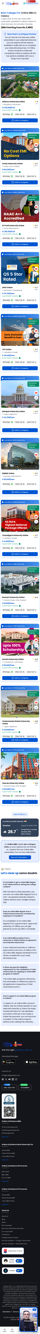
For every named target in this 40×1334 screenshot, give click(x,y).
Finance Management (10, 1127)
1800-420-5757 (9, 1088)
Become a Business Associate (13, 1228)
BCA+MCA (5, 1172)
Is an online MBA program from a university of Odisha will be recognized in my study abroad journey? (19, 940)
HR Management (8, 1133)
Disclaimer (6, 1312)
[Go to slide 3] (20, 407)
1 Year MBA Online (8, 1156)
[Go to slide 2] (18, 159)
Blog (3, 1219)
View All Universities (19, 857)
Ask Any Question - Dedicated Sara (14, 1244)
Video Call (18, 114)
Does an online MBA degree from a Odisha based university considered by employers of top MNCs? (19, 913)
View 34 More (20, 814)
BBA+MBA (5, 1175)
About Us (5, 1216)
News (4, 1222)
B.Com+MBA (6, 1178)
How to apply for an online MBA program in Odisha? (19, 997)
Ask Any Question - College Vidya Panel (16, 1241)
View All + (5, 1137)
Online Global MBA (8, 1153)
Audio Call (30, 114)
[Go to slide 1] (16, 97)
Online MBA (6, 1150)
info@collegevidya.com (11, 1075)
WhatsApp (6, 114)
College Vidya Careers (10, 1238)
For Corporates (7, 1231)
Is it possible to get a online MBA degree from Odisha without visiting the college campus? (19, 884)
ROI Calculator (7, 1225)
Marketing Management (10, 1130)
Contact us (6, 1234)
